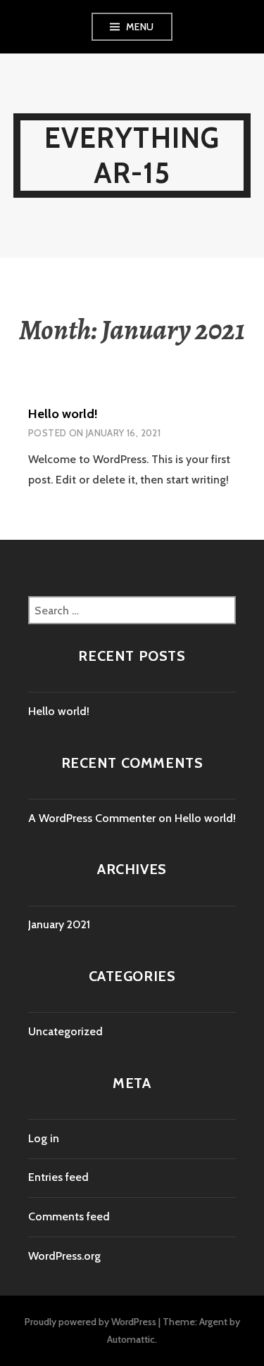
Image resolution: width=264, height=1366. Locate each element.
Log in (43, 1138)
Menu (140, 26)
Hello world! (63, 414)
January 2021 (59, 924)
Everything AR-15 (132, 155)
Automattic (131, 1339)
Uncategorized (65, 1031)
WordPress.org (64, 1256)
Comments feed (69, 1216)
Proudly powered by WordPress (90, 1321)
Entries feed (58, 1177)
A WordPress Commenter (92, 818)
